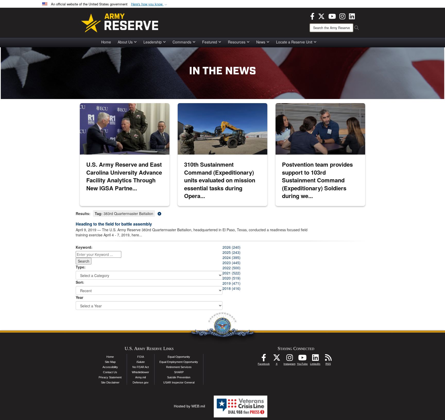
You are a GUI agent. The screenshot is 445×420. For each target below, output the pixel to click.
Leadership (152, 41)
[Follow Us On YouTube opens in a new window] (302, 359)
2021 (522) (231, 272)
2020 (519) (231, 278)
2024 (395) (231, 257)
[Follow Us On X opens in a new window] (276, 359)
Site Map (110, 361)
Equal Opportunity (179, 356)
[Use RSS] (328, 359)
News (260, 41)
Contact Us (110, 372)
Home (106, 41)
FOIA (140, 356)
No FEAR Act (140, 367)
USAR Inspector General (178, 382)
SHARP (179, 372)
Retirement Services (179, 367)
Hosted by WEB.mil (189, 406)
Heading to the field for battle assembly (114, 224)
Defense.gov (141, 382)
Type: (80, 267)
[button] (149, 4)
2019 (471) (231, 283)
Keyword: (84, 247)
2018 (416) (231, 288)
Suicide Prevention (178, 377)
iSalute (140, 361)
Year (79, 297)
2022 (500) (231, 267)
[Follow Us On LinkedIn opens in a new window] (315, 359)
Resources (236, 41)
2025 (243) (231, 252)
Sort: (80, 282)
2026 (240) (231, 247)
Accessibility (110, 367)
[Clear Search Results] (222, 213)
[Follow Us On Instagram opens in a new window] (289, 359)
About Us (125, 41)
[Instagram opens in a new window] (342, 15)
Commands (182, 41)
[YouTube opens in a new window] (332, 15)
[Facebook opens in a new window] (312, 15)
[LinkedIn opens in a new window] (352, 15)
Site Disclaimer (110, 382)
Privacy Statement (110, 377)
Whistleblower (140, 372)
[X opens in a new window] (321, 15)
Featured (209, 41)
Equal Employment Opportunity (178, 361)
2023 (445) (231, 262)
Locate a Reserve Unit (294, 41)
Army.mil (140, 377)
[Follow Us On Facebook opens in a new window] (263, 359)
